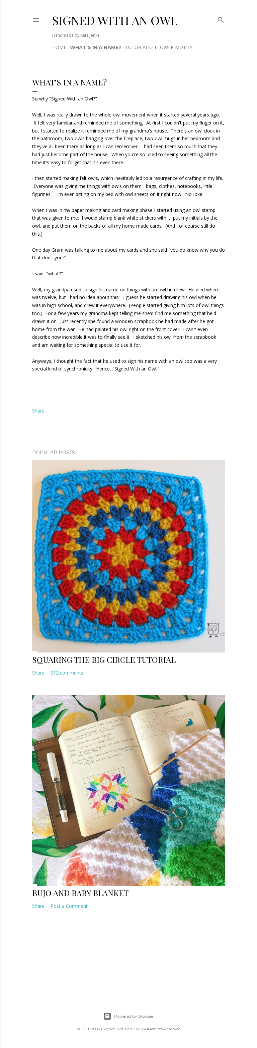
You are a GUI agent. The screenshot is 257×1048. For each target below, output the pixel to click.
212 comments (67, 673)
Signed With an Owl (115, 20)
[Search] (221, 18)
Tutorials (138, 47)
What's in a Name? (95, 47)
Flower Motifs (174, 47)
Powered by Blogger (134, 1016)
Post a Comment (69, 906)
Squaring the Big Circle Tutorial (104, 659)
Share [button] (38, 411)
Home (59, 47)
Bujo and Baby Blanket (80, 892)
